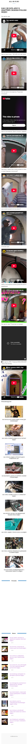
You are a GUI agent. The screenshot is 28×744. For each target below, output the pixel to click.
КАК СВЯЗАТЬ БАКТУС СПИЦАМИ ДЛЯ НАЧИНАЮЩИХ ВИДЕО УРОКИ (17, 702)
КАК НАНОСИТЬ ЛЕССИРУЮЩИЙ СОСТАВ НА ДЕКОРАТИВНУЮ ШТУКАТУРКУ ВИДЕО (18, 666)
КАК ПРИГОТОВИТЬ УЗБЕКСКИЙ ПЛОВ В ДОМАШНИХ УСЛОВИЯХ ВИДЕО (18, 693)
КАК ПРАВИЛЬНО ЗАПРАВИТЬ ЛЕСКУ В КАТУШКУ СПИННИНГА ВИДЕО (18, 721)
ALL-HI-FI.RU (14, 1)
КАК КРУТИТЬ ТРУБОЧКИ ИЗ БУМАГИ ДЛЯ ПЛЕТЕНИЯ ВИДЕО (18, 647)
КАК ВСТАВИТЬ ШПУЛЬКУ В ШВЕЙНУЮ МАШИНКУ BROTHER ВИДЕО (18, 639)
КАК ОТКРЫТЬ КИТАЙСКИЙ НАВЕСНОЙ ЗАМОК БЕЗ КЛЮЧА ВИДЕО (18, 711)
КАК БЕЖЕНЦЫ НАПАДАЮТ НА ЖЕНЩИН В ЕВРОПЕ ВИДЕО (17, 674)
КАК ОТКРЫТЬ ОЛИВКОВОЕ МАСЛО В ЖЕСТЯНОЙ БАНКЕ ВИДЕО (17, 657)
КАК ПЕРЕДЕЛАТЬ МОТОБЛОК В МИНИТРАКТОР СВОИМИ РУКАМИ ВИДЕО (18, 684)
